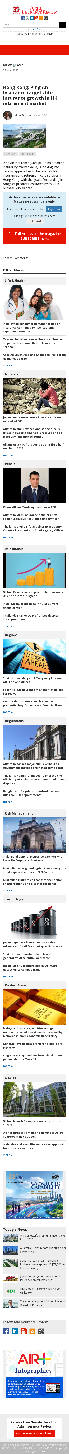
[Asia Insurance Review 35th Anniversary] (34, 9)
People (10, 464)
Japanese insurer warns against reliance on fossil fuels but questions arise (32, 944)
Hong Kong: (16, 87)
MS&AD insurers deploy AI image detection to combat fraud (30, 967)
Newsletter (35, 33)
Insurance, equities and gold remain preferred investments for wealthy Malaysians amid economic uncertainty (32, 1032)
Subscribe (21, 33)
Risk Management (19, 813)
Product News (15, 985)
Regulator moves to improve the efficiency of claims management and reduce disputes (34, 779)
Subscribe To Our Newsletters (34, 1433)
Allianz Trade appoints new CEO (29, 507)
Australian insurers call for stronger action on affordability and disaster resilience (32, 881)
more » (8, 365)
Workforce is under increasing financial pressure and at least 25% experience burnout (32, 432)
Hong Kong (10, 154)
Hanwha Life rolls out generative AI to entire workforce (27, 956)
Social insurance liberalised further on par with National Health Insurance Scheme (33, 343)
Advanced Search (34, 29)
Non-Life (12, 374)
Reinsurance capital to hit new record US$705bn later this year (34, 594)
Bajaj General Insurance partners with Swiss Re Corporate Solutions (33, 858)
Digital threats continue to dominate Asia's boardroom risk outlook (33, 1134)
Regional (12, 635)
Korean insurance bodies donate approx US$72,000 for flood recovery (43, 1264)
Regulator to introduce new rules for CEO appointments (31, 793)
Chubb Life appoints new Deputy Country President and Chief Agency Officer (33, 528)
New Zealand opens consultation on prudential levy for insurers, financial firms (32, 703)
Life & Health (27, 154)
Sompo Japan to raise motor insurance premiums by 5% (41, 1278)
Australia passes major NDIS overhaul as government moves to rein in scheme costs (33, 766)
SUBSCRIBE (30, 238)
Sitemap (48, 33)
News (7, 65)
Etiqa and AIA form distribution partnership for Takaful (32, 1057)
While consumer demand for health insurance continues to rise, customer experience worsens (31, 327)
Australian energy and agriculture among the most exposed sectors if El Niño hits (34, 870)
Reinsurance (14, 549)
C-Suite (10, 1078)
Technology (14, 899)
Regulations (14, 721)
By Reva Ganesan (22, 115)
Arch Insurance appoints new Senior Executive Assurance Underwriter (31, 517)
